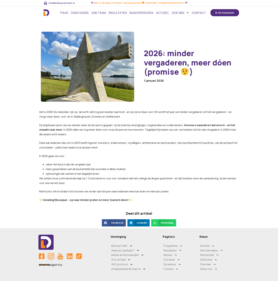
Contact (199, 13)
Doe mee (178, 13)
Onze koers (80, 13)
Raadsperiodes (141, 13)
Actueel (162, 13)
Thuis (64, 13)
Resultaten (118, 13)
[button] (114, 222)
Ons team (98, 13)
